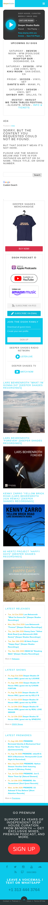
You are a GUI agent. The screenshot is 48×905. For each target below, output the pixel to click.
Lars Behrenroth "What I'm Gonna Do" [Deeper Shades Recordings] (23, 385)
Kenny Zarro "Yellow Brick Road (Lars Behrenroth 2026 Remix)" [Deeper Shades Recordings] (23, 497)
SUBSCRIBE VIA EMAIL (25, 313)
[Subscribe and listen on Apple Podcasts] (24, 267)
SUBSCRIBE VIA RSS (25, 306)
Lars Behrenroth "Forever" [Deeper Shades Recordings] (22, 441)
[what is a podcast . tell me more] (35, 257)
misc (13, 126)
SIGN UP (24, 340)
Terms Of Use (39, 901)
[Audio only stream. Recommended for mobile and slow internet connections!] (17, 356)
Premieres (16, 798)
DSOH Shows (17, 724)
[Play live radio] (11, 25)
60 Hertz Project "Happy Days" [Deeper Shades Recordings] (21, 554)
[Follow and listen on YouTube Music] (24, 278)
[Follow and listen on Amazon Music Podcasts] (24, 291)
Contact (6, 901)
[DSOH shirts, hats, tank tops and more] (24, 226)
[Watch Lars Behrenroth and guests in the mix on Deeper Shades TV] (17, 371)
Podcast (15, 901)
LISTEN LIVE (26, 356)
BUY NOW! (24, 249)
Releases (15, 659)
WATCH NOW (26, 372)
